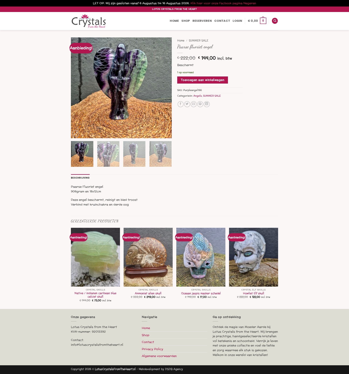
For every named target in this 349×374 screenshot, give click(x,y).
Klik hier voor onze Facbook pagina (216, 3)
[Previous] (77, 88)
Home (174, 21)
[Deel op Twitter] (187, 104)
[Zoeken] (275, 21)
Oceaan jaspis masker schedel (201, 293)
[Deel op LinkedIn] (207, 104)
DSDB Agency (174, 369)
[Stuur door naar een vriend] (194, 104)
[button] (237, 20)
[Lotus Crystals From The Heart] (89, 21)
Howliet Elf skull (253, 293)
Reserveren (202, 21)
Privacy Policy (152, 349)
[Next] (165, 88)
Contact (222, 21)
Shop (185, 21)
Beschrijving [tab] (80, 177)
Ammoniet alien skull (148, 293)
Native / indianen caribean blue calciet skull (95, 295)
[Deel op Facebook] (181, 104)
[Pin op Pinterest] (200, 104)
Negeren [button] (249, 3)
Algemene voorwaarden (159, 356)
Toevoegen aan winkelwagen (202, 79)
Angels (197, 96)
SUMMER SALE (198, 40)
